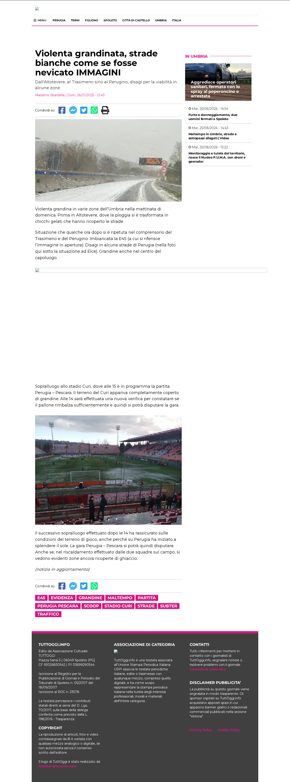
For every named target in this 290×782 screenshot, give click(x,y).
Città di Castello (136, 20)
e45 (41, 597)
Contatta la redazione (208, 669)
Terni (75, 20)
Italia (176, 20)
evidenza (62, 597)
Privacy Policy (201, 730)
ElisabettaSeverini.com (58, 766)
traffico (48, 614)
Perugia (59, 20)
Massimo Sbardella (50, 95)
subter (168, 606)
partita (147, 597)
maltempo (120, 597)
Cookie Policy (229, 730)
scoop (91, 606)
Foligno (91, 20)
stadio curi (118, 606)
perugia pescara (57, 606)
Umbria (161, 20)
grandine (90, 597)
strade (146, 606)
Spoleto (110, 20)
